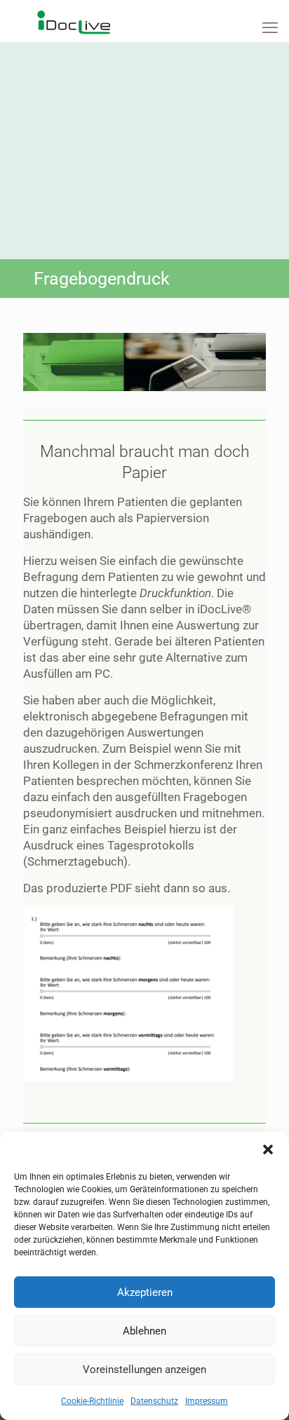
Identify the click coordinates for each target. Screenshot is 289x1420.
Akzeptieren (145, 1292)
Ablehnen (144, 1331)
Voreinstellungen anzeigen (144, 1369)
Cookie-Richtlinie (92, 1401)
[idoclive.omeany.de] (144, 21)
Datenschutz (154, 1401)
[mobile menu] (270, 28)
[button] (268, 1149)
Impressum (206, 1401)
